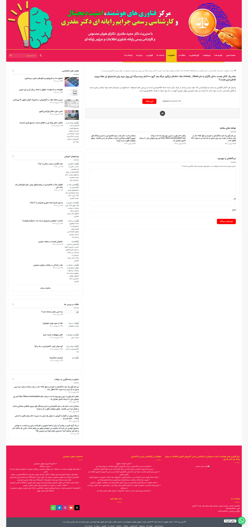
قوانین (150, 55)
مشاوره (172, 55)
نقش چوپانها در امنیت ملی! (53, 334)
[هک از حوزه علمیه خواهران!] (72, 327)
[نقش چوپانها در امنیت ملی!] (72, 338)
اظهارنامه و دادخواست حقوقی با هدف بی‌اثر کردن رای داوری (41, 89)
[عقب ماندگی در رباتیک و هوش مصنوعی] (72, 273)
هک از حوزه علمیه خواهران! (53, 323)
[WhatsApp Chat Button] (241, 520)
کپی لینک (149, 101)
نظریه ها (219, 55)
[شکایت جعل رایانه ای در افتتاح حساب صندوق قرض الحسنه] (72, 132)
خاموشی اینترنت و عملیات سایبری (50, 241)
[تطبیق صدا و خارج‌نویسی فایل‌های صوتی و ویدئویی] (72, 81)
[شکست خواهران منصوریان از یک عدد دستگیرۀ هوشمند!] (72, 229)
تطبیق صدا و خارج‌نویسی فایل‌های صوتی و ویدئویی (44, 78)
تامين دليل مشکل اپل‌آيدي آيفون (51, 111)
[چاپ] (162, 113)
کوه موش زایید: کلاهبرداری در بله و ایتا (48, 346)
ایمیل (234, 210)
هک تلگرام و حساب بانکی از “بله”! (50, 163)
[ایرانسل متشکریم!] (72, 361)
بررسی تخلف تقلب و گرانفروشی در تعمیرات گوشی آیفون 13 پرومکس (38, 99)
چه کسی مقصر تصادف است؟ (52, 311)
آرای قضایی (194, 55)
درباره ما (139, 55)
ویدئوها (207, 55)
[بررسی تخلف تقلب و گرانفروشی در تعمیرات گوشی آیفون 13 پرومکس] (72, 103)
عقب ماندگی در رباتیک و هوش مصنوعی (48, 265)
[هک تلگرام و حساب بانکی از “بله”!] (72, 172)
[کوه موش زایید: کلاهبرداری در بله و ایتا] (72, 350)
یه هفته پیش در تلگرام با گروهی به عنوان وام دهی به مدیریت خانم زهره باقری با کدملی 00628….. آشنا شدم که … (47, 417)
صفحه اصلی (230, 55)
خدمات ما (160, 55)
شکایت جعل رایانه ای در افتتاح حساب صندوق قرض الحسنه (41, 122)
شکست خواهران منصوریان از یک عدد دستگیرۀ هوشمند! (42, 220)
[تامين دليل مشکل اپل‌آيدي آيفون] (72, 115)
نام (235, 199)
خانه (232, 71)
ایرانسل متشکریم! (56, 357)
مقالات (182, 55)
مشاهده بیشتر (45, 288)
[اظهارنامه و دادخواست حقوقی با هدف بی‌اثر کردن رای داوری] (72, 92)
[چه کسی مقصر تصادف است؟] (72, 315)
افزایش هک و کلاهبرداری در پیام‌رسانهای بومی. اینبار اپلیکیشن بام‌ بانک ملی (39, 186)
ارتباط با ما (128, 55)
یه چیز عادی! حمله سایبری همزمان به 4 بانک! (46, 202)
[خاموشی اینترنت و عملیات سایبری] (72, 251)
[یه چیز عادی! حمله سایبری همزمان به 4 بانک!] (72, 210)
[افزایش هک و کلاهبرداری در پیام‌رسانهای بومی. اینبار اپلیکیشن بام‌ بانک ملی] (72, 191)
